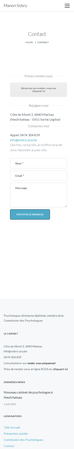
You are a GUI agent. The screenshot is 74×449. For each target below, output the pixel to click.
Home (29, 42)
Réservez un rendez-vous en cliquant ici (38, 90)
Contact (9, 446)
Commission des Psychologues (23, 320)
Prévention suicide (16, 433)
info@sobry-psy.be (23, 140)
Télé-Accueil (12, 427)
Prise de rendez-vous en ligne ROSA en (36, 369)
